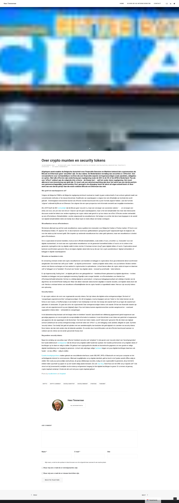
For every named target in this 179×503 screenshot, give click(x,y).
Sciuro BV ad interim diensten (138, 3)
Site (108, 452)
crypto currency (55, 383)
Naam (44, 452)
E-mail (77, 452)
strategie (93, 383)
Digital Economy (89, 165)
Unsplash (63, 374)
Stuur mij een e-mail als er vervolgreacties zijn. (60, 468)
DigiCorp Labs (65, 165)
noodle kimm (52, 374)
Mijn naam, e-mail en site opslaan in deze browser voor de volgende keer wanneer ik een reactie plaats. (75, 462)
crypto (45, 383)
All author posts (77, 405)
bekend (115, 172)
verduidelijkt (62, 208)
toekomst (102, 383)
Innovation (112, 165)
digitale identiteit (69, 383)
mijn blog (100, 364)
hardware (98, 348)
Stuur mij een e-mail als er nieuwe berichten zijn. (61, 473)
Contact (157, 3)
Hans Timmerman (61, 166)
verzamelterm (47, 176)
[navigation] (153, 500)
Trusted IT (121, 165)
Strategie (45, 166)
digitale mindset (82, 383)
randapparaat (62, 343)
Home (122, 3)
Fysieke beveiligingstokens (51, 355)
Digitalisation (102, 165)
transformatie (77, 165)
